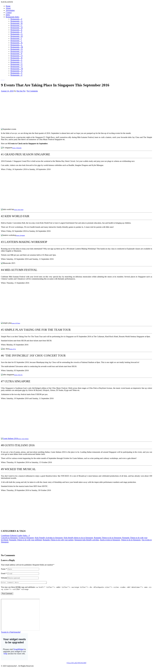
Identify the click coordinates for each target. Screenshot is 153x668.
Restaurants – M (17, 47)
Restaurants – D (17, 28)
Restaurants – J (16, 41)
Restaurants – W (17, 69)
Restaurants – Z (16, 75)
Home (8, 6)
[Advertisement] (21, 109)
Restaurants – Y (16, 73)
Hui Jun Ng (20, 91)
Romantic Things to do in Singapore (107, 538)
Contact (9, 13)
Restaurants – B (16, 23)
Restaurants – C (16, 25)
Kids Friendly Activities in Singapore (49, 538)
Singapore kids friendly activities (86, 540)
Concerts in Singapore (9, 538)
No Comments (32, 91)
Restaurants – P (16, 54)
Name (4, 569)
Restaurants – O (17, 51)
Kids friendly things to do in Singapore (78, 538)
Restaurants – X (17, 71)
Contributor (5, 535)
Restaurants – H (17, 36)
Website (4, 578)
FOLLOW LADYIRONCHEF (76, 663)
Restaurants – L (16, 45)
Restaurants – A (16, 21)
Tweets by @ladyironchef (10, 632)
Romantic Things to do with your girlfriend (25, 540)
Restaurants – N (17, 49)
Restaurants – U (17, 64)
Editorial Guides (16, 535)
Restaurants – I (16, 38)
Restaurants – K (17, 43)
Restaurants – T (16, 62)
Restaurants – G (17, 34)
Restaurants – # (16, 19)
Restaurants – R (16, 58)
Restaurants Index (12, 17)
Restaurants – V (17, 66)
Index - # (26, 535)
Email (4, 573)
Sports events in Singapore (110, 540)
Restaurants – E (16, 30)
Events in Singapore (26, 538)
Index (8, 15)
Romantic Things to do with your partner (58, 540)
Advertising (10, 10)
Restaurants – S (16, 60)
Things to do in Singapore (131, 540)
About (8, 8)
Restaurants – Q (17, 56)
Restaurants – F (16, 32)
